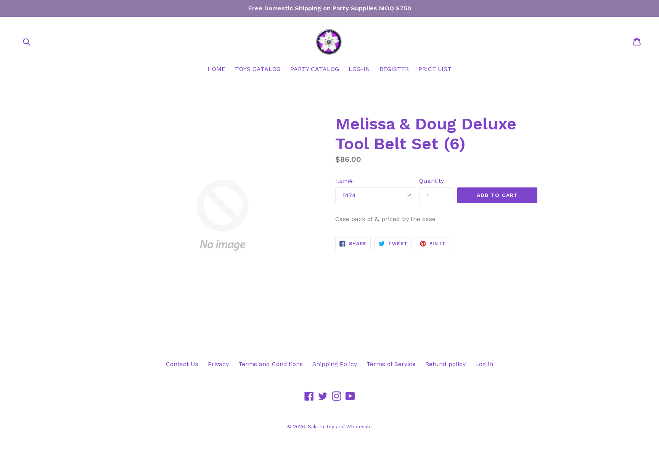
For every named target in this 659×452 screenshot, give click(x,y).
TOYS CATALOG (258, 69)
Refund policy (445, 364)
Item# (344, 180)
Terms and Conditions (270, 364)
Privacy (218, 364)
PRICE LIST (435, 69)
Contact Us (182, 364)
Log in (484, 364)
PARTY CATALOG (314, 69)
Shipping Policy (334, 364)
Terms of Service (391, 364)
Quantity (431, 180)
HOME (216, 69)
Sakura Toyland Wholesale (340, 426)
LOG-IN (359, 69)
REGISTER (394, 69)
